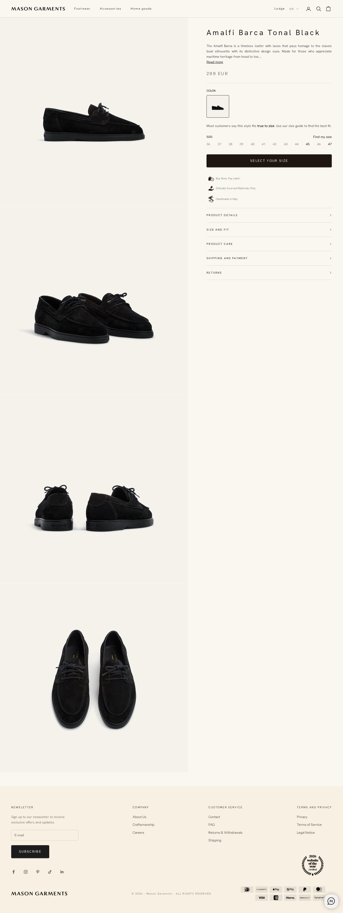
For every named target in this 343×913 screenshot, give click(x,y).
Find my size (322, 137)
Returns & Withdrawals (225, 832)
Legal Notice (306, 832)
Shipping (214, 840)
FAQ (211, 824)
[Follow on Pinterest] (37, 872)
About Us (139, 817)
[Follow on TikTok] (50, 872)
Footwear (82, 8)
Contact (214, 817)
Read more (214, 62)
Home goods (141, 8)
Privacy (302, 817)
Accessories (110, 8)
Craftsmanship (143, 824)
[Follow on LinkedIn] (62, 872)
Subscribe (30, 851)
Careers (138, 832)
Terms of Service (309, 824)
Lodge (279, 8)
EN (292, 8)
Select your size (269, 161)
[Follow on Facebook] (13, 872)
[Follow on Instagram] (25, 872)
